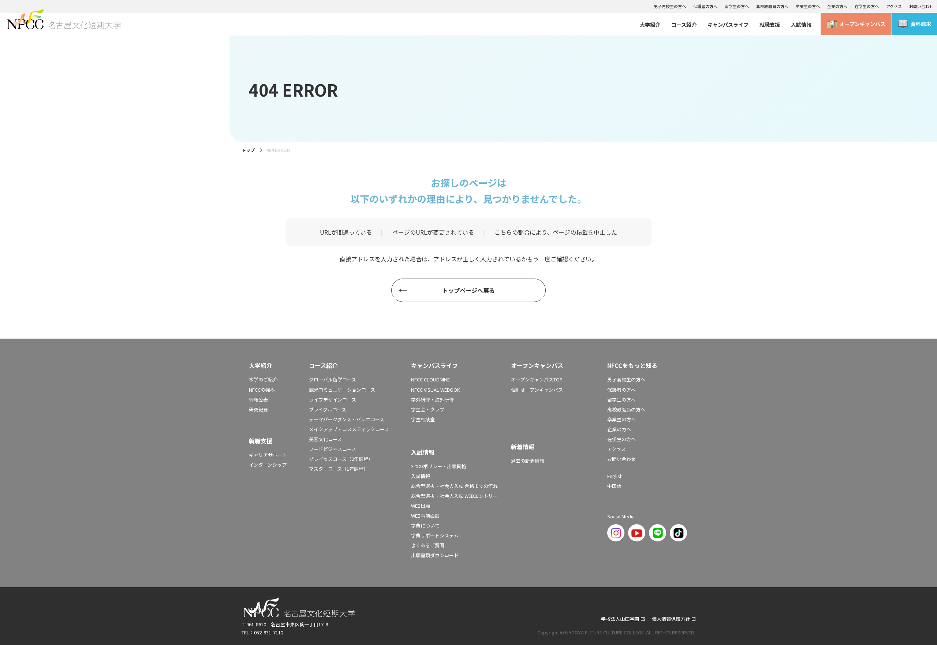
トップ (248, 150)
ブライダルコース (327, 409)
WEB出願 (420, 505)
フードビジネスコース (332, 448)
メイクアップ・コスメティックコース (349, 429)
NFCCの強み (262, 389)
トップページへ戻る (468, 290)
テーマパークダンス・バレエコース (346, 419)
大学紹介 (650, 24)
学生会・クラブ (427, 409)
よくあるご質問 (427, 545)
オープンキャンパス (862, 23)
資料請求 (921, 23)
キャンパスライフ (728, 24)
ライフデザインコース (332, 399)
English (615, 476)
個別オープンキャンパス (537, 389)
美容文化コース (325, 439)
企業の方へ (837, 6)
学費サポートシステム (435, 535)
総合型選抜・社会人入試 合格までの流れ (454, 485)
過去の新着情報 (527, 460)
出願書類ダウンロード (435, 555)
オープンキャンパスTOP (537, 379)
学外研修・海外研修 (432, 399)
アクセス (894, 6)
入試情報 (801, 24)
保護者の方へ (705, 6)
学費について (425, 525)
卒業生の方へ (808, 6)
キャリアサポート (268, 454)
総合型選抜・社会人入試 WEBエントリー (454, 495)
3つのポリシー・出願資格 (438, 466)
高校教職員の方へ (772, 6)
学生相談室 (423, 419)
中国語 (614, 485)
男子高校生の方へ (670, 6)
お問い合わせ (921, 6)
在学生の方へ (867, 6)
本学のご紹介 (263, 379)
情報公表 (258, 399)
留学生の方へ (737, 6)
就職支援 (769, 24)
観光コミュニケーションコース (342, 389)
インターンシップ (268, 464)
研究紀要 (258, 409)
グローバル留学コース (332, 379)
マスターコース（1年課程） (338, 468)
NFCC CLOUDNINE (430, 379)
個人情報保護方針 (671, 618)
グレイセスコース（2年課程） (341, 458)
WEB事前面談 (425, 515)
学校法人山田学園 (620, 618)
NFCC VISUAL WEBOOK (435, 389)
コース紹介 (684, 24)
